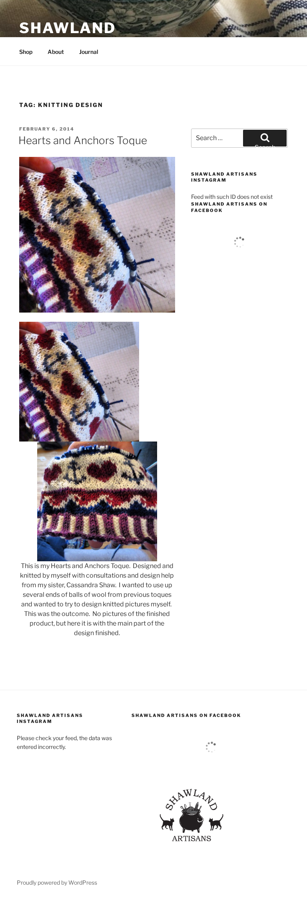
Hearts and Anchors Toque (82, 140)
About (56, 51)
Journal (88, 51)
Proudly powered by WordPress (57, 882)
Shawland (67, 28)
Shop (25, 51)
